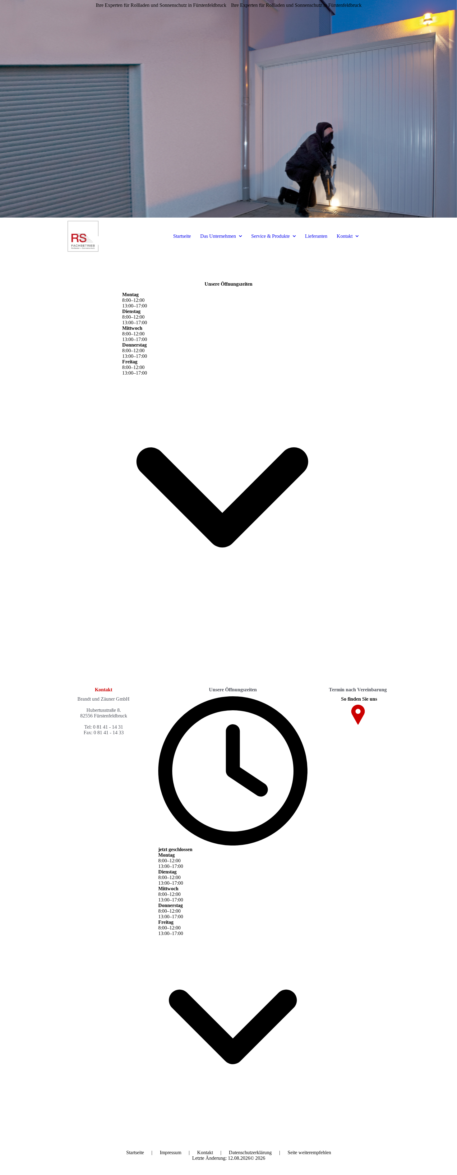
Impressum (170, 1152)
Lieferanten (316, 236)
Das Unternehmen (218, 236)
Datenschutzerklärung (250, 1152)
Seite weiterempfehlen (309, 1152)
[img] (228, 109)
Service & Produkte (270, 236)
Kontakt (345, 236)
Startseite (182, 236)
